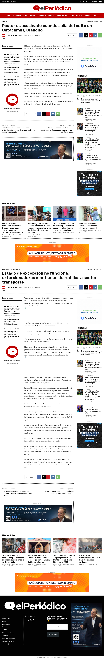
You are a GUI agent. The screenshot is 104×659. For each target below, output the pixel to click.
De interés (7, 52)
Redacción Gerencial (15, 35)
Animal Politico (89, 123)
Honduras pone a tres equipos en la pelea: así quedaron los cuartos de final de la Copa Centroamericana (12, 82)
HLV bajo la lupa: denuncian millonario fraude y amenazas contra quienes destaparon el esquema (12, 227)
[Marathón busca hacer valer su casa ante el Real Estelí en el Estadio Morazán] (89, 85)
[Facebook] (77, 1)
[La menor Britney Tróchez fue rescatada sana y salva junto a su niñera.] (80, 156)
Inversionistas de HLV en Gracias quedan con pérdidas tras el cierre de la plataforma (12, 56)
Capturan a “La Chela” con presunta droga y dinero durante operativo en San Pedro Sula (93, 114)
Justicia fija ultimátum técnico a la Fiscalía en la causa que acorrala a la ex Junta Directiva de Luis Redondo (39, 227)
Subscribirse (53, 634)
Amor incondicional (82, 95)
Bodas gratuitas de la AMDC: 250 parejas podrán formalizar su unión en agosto (92, 128)
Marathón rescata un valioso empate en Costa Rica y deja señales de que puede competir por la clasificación (92, 143)
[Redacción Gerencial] (4, 35)
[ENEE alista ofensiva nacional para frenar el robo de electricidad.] (90, 213)
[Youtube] (86, 1)
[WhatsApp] (100, 35)
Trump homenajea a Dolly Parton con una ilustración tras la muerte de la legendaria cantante (11, 69)
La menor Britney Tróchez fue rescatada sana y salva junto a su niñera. (93, 158)
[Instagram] (80, 1)
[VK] (95, 35)
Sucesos (4, 21)
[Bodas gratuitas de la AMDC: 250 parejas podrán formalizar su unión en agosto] (80, 126)
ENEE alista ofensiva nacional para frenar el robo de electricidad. (89, 225)
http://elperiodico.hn (12, 111)
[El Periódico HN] (52, 8)
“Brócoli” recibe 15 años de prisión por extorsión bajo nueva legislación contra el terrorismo (63, 226)
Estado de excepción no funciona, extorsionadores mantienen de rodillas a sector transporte (18, 130)
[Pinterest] (91, 35)
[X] (83, 1)
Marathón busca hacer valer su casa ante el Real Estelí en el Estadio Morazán (89, 101)
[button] (95, 15)
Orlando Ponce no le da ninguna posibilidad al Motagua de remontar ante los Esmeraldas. (57, 130)
